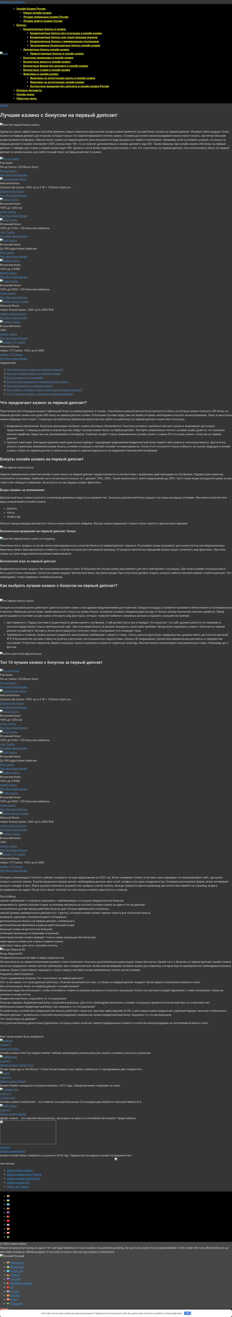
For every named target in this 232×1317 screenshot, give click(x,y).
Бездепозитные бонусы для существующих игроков (63, 37)
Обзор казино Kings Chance (24, 1174)
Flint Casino (7, 252)
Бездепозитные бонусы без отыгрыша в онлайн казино (66, 33)
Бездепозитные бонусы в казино (44, 29)
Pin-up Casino (8, 171)
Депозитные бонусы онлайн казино (46, 49)
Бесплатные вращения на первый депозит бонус (37, 381)
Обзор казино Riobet (13, 1081)
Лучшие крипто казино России (42, 21)
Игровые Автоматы (29, 90)
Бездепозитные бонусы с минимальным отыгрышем (64, 41)
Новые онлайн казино (37, 12)
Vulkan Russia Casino (13, 313)
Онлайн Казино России (31, 8)
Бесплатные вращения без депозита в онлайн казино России (69, 86)
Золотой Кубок (9, 1048)
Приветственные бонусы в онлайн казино (57, 53)
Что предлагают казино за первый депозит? (35, 369)
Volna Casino (8, 211)
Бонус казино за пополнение (25, 377)
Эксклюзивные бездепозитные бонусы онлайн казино (65, 45)
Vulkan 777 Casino (11, 354)
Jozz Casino (7, 232)
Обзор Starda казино (20, 1170)
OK (187, 1313)
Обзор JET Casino (18, 1186)
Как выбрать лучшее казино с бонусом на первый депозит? (45, 390)
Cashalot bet (7, 1097)
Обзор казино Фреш (12, 1151)
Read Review (19, 175)
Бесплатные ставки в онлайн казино (46, 70)
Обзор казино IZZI (18, 1182)
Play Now (6, 175)
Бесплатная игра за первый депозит (30, 386)
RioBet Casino (8, 273)
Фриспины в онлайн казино (40, 74)
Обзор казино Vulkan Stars (16, 1065)
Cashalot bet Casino (12, 191)
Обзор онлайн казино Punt (23, 1178)
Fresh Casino (8, 293)
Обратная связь (26, 98)
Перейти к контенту (12, 2)
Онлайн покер (25, 94)
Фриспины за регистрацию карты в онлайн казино (62, 78)
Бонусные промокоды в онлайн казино (48, 57)
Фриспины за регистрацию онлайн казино (57, 82)
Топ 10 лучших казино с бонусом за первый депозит (40, 394)
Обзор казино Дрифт (13, 1114)
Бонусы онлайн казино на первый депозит (34, 373)
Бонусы (21, 25)
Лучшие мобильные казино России (45, 17)
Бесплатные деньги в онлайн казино (46, 61)
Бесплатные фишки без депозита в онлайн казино (55, 65)
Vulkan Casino (8, 334)
